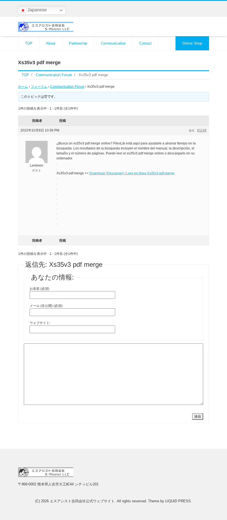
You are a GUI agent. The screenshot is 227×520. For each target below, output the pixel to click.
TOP (28, 43)
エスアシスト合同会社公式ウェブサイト (82, 501)
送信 (197, 416)
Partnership (78, 43)
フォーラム (39, 87)
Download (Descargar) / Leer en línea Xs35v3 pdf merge (131, 173)
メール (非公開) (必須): (46, 306)
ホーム (23, 87)
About (50, 43)
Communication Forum (67, 87)
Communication (113, 43)
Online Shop (192, 43)
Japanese (36, 9)
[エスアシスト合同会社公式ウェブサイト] (45, 26)
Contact (145, 43)
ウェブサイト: (40, 323)
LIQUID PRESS (178, 501)
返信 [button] (191, 130)
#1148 (202, 130)
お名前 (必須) (39, 289)
